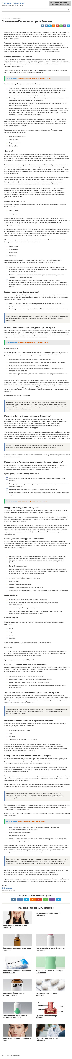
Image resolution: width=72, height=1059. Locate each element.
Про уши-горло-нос (13, 3)
